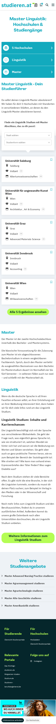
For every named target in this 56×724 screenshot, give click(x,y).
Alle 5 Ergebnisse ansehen (28, 312)
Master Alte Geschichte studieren (23, 598)
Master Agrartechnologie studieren (24, 590)
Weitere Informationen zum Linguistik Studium (28, 538)
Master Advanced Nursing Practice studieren (29, 575)
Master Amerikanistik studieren (22, 605)
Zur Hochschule (32, 720)
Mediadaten (35, 640)
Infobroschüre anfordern (13, 720)
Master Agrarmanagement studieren (25, 583)
